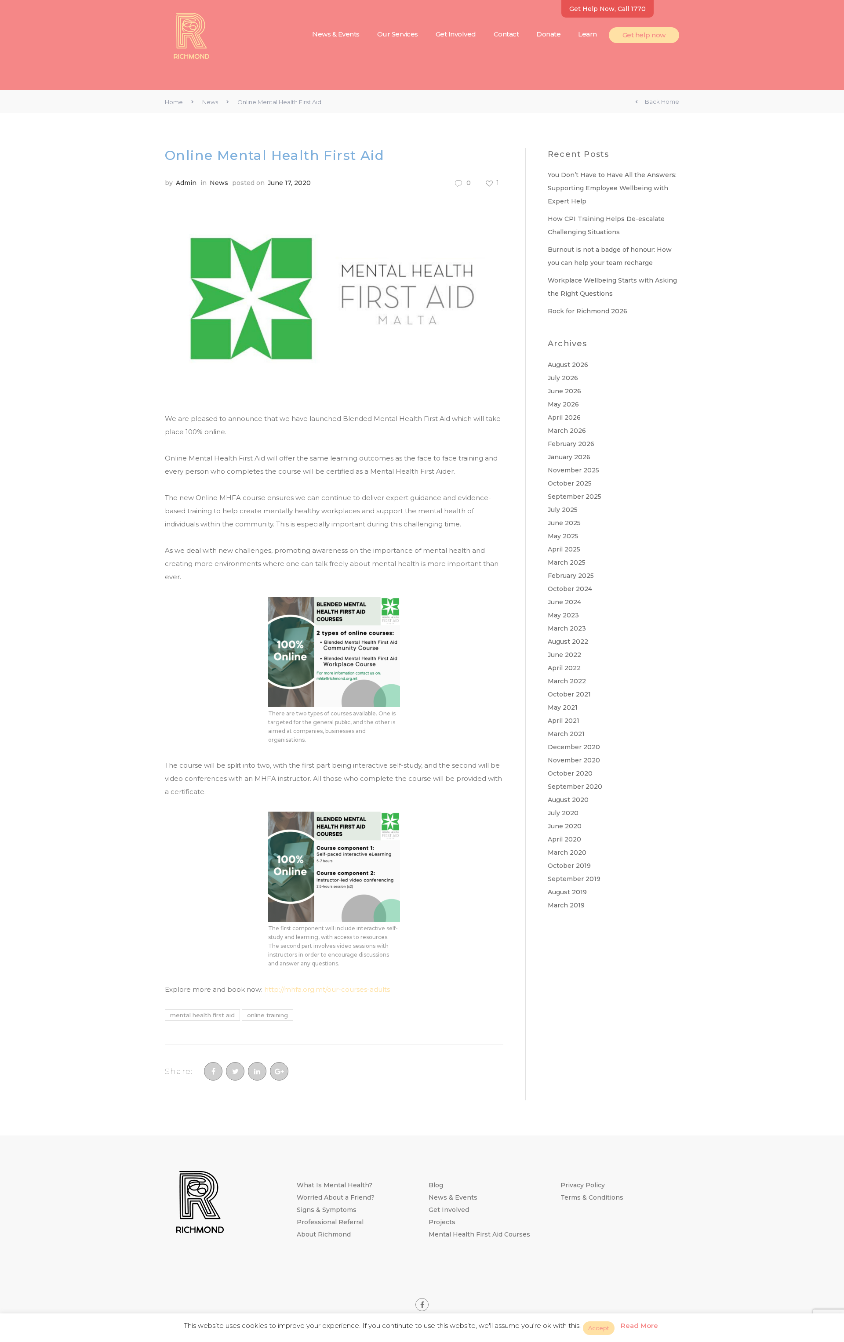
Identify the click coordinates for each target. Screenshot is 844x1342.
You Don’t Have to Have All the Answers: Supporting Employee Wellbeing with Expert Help (612, 188)
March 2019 (566, 905)
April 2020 (564, 839)
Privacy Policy (582, 1185)
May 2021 (563, 707)
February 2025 (571, 576)
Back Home (662, 101)
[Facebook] (213, 1071)
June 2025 (564, 523)
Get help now (644, 35)
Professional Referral (330, 1222)
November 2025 (573, 470)
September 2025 (574, 497)
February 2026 (571, 444)
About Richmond (324, 1234)
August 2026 (568, 365)
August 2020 (568, 800)
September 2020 (575, 787)
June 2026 (564, 391)
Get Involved (456, 34)
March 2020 (567, 852)
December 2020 (574, 747)
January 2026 (569, 457)
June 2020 (565, 826)
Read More (639, 1325)
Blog (436, 1185)
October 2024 (570, 589)
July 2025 (563, 510)
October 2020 (570, 773)
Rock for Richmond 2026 (587, 311)
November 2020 (574, 760)
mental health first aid (202, 1015)
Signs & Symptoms (327, 1210)
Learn (587, 34)
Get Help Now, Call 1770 (607, 9)
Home (174, 101)
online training (267, 1015)
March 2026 (567, 431)
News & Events (336, 34)
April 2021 (563, 721)
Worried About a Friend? (336, 1197)
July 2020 (563, 813)
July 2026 (563, 378)
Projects (442, 1222)
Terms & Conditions (591, 1197)
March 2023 (567, 628)
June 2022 (564, 655)
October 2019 (569, 866)
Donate (548, 34)
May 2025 (563, 536)
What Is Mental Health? (334, 1185)
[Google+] (279, 1071)
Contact (506, 34)
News (210, 101)
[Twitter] (235, 1071)
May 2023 (563, 615)
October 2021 (569, 694)
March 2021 (566, 734)
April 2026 (564, 417)
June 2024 (564, 602)
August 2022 (568, 642)
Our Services (397, 34)
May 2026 (563, 404)
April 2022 (564, 668)
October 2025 (570, 483)
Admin (186, 183)
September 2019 (574, 879)
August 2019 (567, 892)
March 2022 (567, 681)
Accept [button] (598, 1327)
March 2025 (567, 562)
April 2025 (564, 549)
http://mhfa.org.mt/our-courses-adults (327, 989)
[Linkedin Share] (257, 1071)
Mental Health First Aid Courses (479, 1234)
